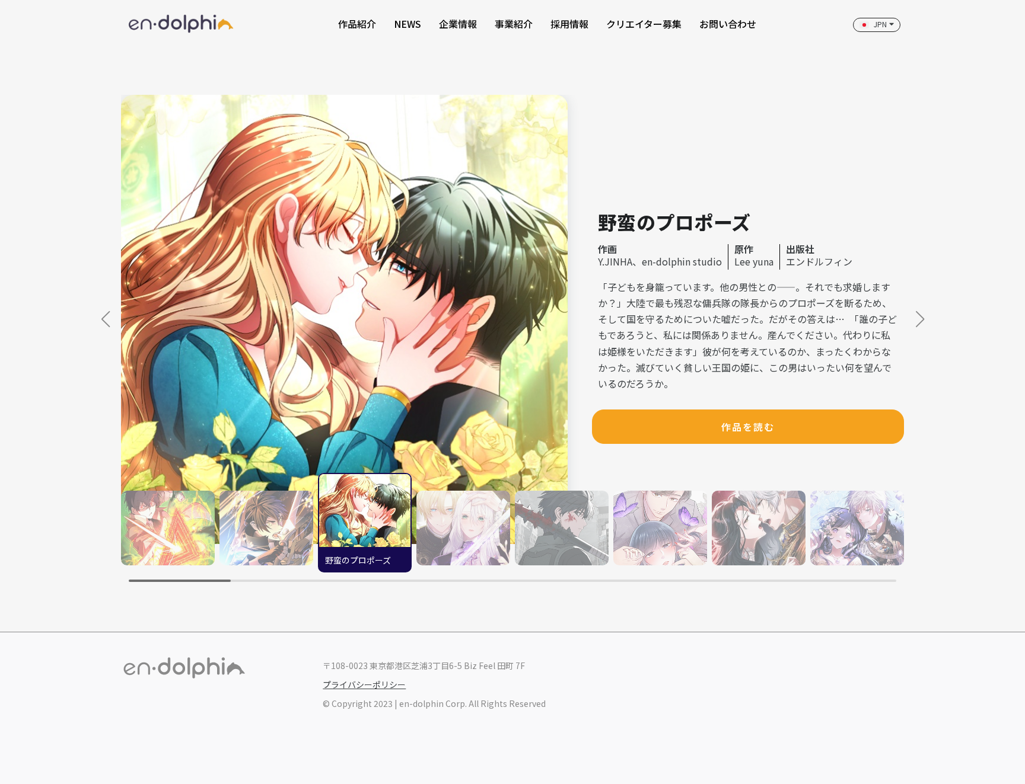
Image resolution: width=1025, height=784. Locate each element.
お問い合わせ (727, 24)
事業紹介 (514, 24)
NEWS (407, 24)
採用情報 (569, 24)
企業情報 (458, 24)
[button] (920, 319)
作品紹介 (357, 24)
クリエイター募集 (644, 24)
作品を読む (748, 427)
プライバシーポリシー (364, 684)
